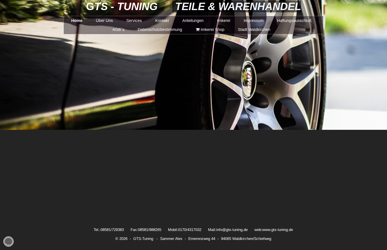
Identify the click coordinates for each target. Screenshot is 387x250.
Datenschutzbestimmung (160, 29)
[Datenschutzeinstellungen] (8, 241)
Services (134, 20)
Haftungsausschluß (294, 20)
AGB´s (118, 29)
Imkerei (223, 20)
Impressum (254, 20)
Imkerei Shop (210, 29)
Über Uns (104, 20)
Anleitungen (193, 20)
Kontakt (162, 20)
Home (76, 20)
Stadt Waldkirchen (254, 29)
